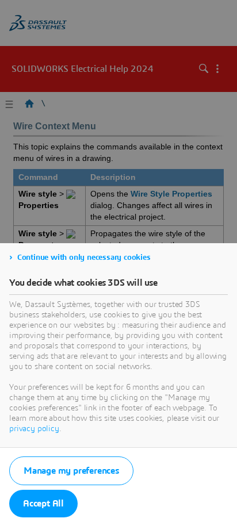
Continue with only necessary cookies (84, 258)
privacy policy (34, 429)
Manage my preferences (71, 470)
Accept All (43, 503)
